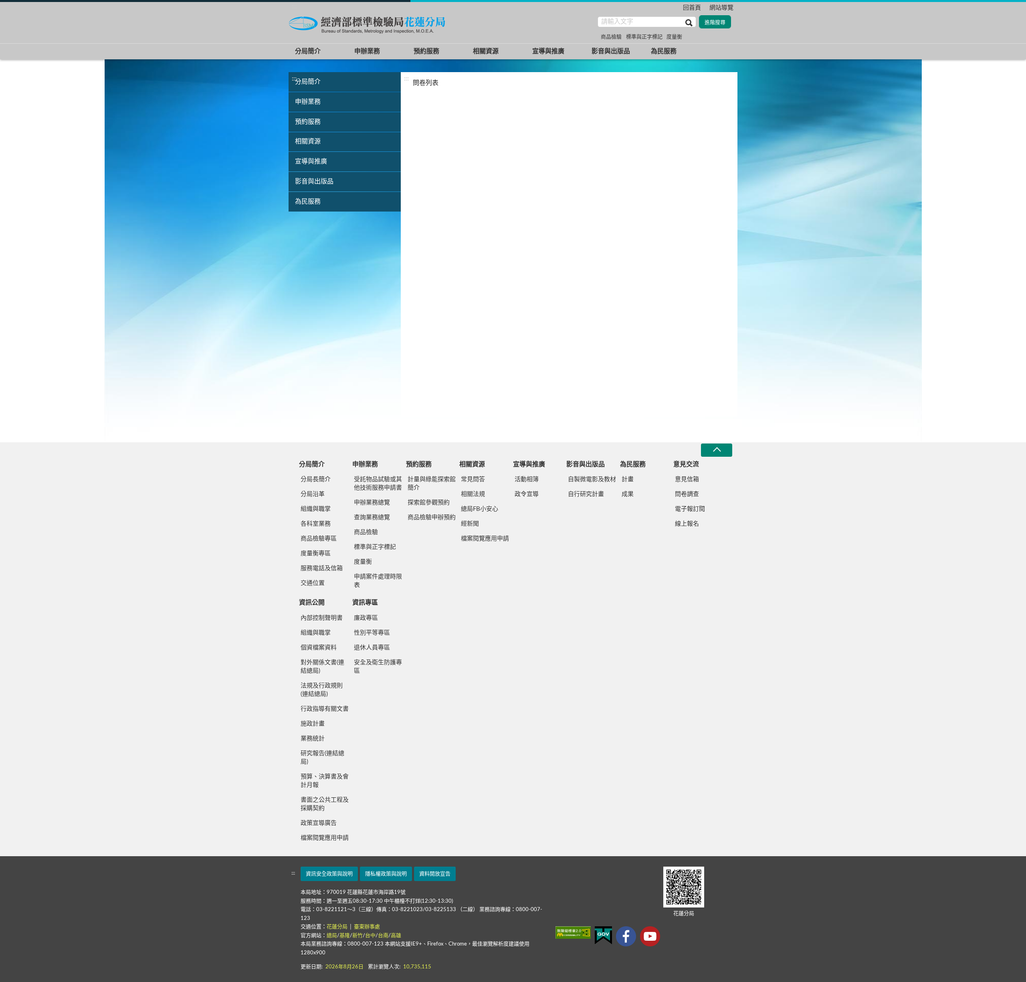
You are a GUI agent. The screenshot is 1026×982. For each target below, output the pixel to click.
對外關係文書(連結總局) (322, 666)
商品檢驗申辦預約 (432, 517)
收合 (716, 450)
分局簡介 (308, 51)
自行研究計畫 (586, 494)
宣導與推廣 (548, 51)
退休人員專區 (372, 648)
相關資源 (486, 51)
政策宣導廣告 (319, 823)
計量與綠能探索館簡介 (432, 483)
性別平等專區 (372, 633)
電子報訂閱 (690, 509)
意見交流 (686, 464)
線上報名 (687, 524)
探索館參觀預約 (429, 503)
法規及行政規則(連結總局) (322, 690)
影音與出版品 (611, 51)
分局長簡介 (316, 479)
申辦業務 (367, 51)
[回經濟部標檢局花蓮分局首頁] (369, 23)
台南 (383, 935)
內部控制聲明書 (322, 618)
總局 (332, 935)
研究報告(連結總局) (322, 757)
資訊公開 (312, 602)
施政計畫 (313, 724)
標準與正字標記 (644, 37)
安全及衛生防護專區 (378, 666)
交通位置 (313, 583)
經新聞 (470, 524)
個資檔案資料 (319, 648)
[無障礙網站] (573, 932)
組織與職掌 (316, 509)
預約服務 (426, 51)
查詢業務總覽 (372, 517)
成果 (628, 494)
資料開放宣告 (434, 874)
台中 (370, 935)
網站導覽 (721, 8)
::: (294, 6)
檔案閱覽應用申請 (485, 539)
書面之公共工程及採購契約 (325, 804)
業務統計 (313, 739)
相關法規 (473, 494)
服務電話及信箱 (322, 568)
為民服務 (664, 51)
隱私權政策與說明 (386, 874)
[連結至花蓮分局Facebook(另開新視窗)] (626, 936)
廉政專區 (366, 618)
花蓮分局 (338, 927)
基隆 (344, 935)
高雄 (396, 935)
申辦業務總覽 (372, 503)
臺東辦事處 (367, 927)
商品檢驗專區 (319, 539)
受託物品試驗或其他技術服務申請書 (378, 483)
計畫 (628, 479)
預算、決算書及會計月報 (325, 781)
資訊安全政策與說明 (329, 874)
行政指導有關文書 (325, 709)
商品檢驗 (611, 37)
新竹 (357, 935)
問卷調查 (687, 494)
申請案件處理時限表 (378, 581)
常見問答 (473, 479)
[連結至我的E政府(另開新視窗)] (603, 935)
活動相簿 (527, 479)
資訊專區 (365, 602)
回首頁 (692, 8)
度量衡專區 (316, 553)
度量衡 (674, 37)
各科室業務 (316, 524)
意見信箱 (687, 479)
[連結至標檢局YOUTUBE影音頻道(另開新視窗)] (650, 936)
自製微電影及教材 (592, 479)
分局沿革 (313, 494)
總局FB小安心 (479, 509)
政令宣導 (527, 494)
